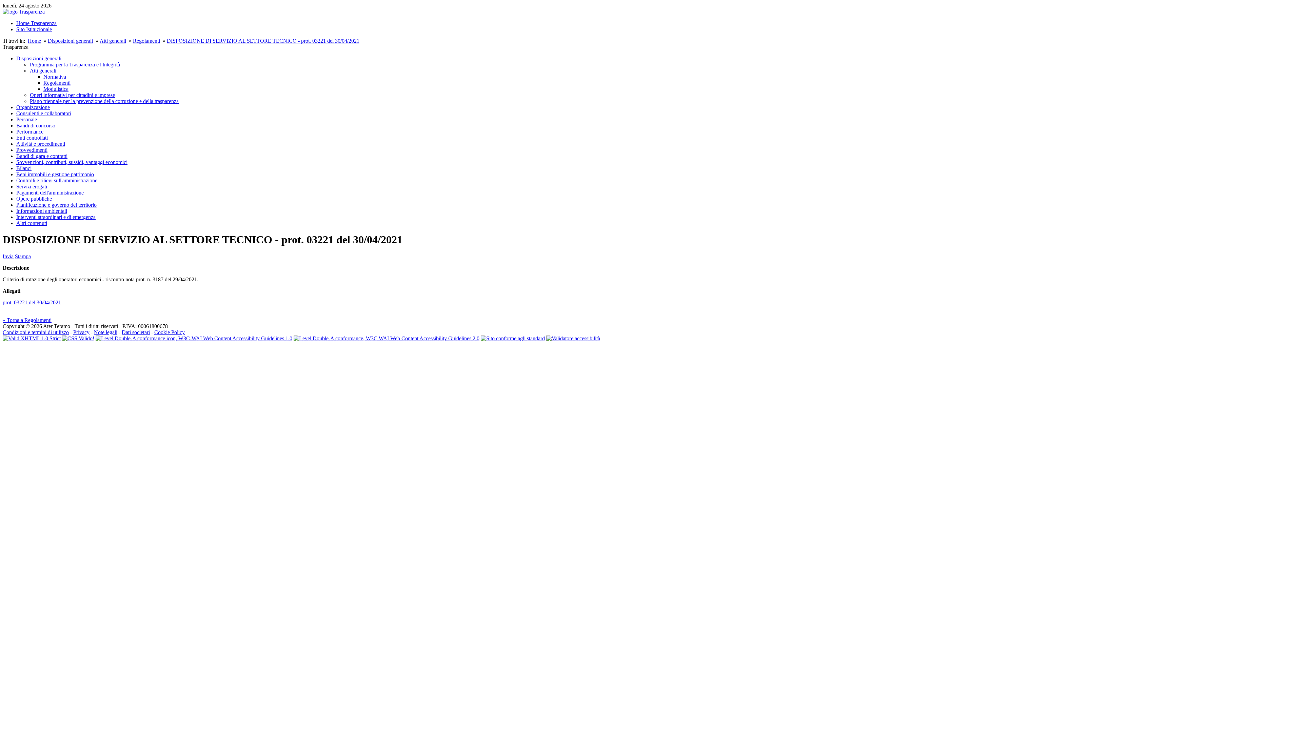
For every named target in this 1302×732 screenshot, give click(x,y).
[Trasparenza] (24, 12)
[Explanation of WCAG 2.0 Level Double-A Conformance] (386, 338)
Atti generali (113, 41)
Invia (8, 256)
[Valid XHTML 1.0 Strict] (32, 338)
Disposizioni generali (70, 41)
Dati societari (136, 332)
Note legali (105, 332)
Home (34, 41)
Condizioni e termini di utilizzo (36, 332)
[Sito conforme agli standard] (513, 338)
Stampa (23, 256)
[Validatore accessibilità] (573, 338)
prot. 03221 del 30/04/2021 (32, 302)
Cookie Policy (169, 332)
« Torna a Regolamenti (27, 320)
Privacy (81, 332)
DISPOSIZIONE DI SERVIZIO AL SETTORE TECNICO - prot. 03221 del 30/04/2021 (263, 41)
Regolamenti (146, 41)
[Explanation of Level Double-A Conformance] (194, 338)
